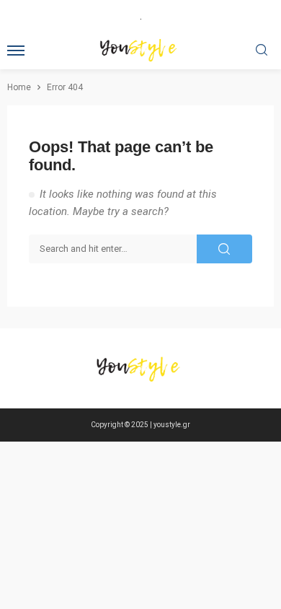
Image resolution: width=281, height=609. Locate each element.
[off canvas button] (15, 50)
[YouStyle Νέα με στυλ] (140, 368)
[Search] (261, 51)
